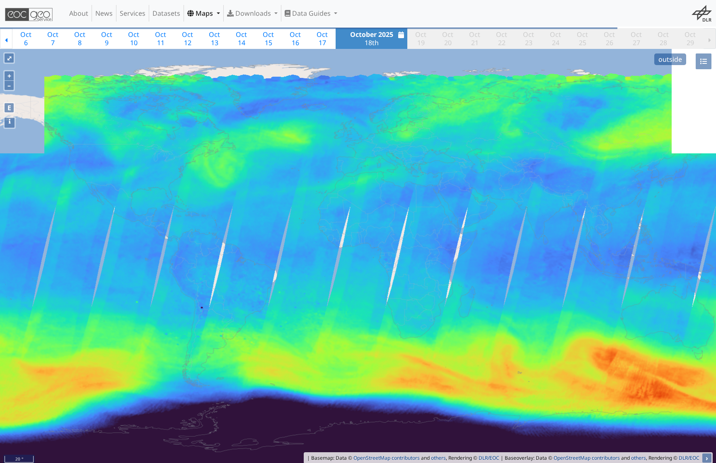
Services (132, 13)
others (438, 457)
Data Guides (311, 13)
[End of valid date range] (710, 38)
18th (371, 38)
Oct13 (214, 38)
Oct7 (52, 38)
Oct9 (106, 38)
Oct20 (447, 38)
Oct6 (25, 38)
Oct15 (268, 38)
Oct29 (690, 38)
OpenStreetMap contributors (386, 457)
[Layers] (703, 61)
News (104, 13)
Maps (204, 13)
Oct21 (474, 38)
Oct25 (582, 38)
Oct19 (420, 38)
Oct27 (636, 38)
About (78, 13)
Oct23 (528, 38)
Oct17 (322, 38)
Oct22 (501, 38)
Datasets (166, 13)
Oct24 (555, 38)
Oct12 (187, 38)
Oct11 (160, 38)
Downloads (253, 13)
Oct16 (295, 38)
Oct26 (609, 38)
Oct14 (241, 38)
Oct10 (133, 38)
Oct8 (79, 38)
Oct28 (663, 38)
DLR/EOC (489, 457)
